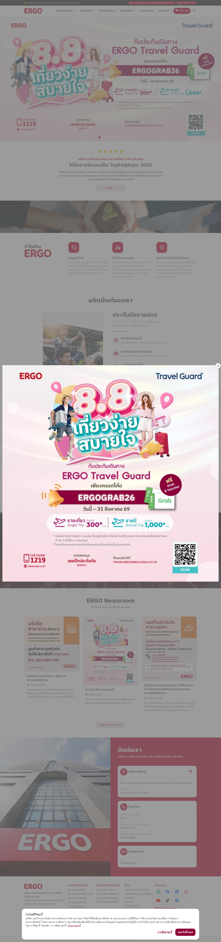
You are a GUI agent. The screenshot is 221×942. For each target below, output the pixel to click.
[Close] (218, 366)
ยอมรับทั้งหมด (185, 932)
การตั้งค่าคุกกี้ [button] (165, 932)
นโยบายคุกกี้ (74, 925)
